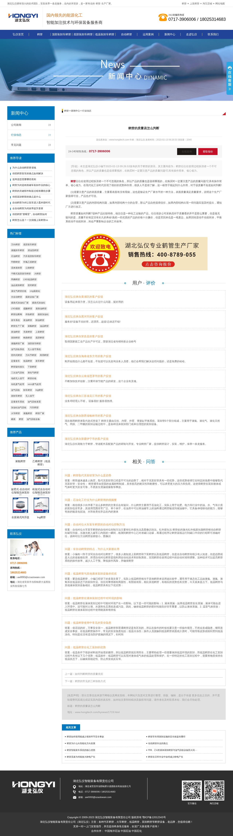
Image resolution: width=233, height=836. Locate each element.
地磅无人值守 (17, 378)
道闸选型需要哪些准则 (24, 179)
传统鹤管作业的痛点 (158, 743)
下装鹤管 (32, 367)
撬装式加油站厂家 (20, 302)
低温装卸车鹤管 (104, 34)
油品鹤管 (44, 326)
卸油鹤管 (39, 320)
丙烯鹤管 (15, 279)
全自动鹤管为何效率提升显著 (27, 208)
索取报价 (208, 151)
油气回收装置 (34, 401)
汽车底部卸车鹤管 (32, 256)
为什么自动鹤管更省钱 (24, 167)
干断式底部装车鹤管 (21, 273)
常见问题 (16, 144)
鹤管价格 (32, 378)
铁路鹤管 (27, 337)
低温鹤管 (27, 361)
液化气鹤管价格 (18, 291)
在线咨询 (187, 151)
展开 (229, 78)
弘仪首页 (18, 34)
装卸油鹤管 (41, 308)
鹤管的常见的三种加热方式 (90, 681)
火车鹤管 (15, 413)
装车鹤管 (39, 361)
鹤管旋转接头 (17, 367)
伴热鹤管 (29, 314)
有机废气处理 (17, 384)
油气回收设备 (33, 419)
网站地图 (220, 3)
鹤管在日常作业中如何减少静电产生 (165, 757)
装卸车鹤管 (16, 396)
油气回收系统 (17, 349)
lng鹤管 (39, 390)
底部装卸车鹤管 (83, 34)
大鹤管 (37, 273)
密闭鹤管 (32, 285)
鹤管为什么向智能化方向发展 (81, 743)
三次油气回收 (17, 372)
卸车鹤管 (27, 390)
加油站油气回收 (18, 407)
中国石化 (137, 830)
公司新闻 (16, 124)
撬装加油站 (43, 314)
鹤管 (98, 3)
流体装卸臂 (16, 268)
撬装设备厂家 (32, 297)
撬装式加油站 (38, 302)
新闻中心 (169, 34)
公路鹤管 (29, 268)
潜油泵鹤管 (33, 250)
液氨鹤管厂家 (17, 343)
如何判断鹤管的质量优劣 (89, 673)
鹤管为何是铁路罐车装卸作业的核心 (31, 185)
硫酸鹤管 (27, 308)
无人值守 (29, 396)
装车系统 (15, 320)
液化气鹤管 (33, 372)
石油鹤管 (15, 256)
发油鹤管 (15, 332)
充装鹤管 (27, 332)
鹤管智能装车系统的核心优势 (81, 750)
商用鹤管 (44, 355)
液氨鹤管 (27, 413)
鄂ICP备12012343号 (154, 817)
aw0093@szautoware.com (31, 577)
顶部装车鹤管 (34, 343)
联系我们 (213, 34)
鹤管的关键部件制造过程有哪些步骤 (31, 191)
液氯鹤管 (32, 326)
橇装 (13, 419)
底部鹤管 (39, 337)
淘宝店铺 (207, 3)
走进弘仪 (191, 34)
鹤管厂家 (39, 413)
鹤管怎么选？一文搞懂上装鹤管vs (30, 220)
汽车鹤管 (34, 407)
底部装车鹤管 (29, 244)
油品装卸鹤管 (17, 285)
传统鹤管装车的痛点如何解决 (27, 173)
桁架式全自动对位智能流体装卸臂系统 (41, 492)
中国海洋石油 (112, 830)
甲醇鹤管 (15, 262)
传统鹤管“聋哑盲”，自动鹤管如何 (29, 214)
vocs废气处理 (34, 384)
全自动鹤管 (16, 297)
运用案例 (148, 34)
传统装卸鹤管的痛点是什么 (26, 196)
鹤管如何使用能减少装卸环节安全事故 (85, 736)
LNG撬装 (15, 308)
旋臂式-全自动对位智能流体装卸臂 (20, 492)
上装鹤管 (194, 3)
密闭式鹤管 (16, 355)
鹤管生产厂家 (17, 326)
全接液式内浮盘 (20, 517)
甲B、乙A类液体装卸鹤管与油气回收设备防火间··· (172, 750)
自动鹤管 (126, 34)
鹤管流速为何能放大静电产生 (81, 757)
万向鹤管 (15, 244)
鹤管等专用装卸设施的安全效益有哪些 (166, 736)
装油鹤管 (27, 320)
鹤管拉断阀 (16, 314)
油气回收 (15, 390)
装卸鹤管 (15, 337)
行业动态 (16, 134)
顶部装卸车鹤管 (61, 34)
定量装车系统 (17, 401)
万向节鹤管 (30, 355)
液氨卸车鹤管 (17, 250)
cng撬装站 (35, 291)
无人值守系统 (34, 349)
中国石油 (126, 830)
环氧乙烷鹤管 (29, 262)
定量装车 (15, 361)
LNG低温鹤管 (30, 279)
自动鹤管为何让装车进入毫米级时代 (31, 202)
